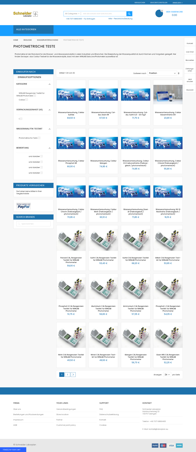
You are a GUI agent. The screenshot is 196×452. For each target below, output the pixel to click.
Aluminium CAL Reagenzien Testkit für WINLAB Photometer (103, 308)
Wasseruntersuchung (48, 40)
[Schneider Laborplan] (37, 14)
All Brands (50, 217)
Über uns (17, 409)
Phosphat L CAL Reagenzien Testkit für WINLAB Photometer (168, 308)
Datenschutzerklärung (109, 414)
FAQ (101, 409)
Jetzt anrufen (190, 80)
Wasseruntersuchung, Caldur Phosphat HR (71, 162)
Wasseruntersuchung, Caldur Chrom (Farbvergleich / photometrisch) (71, 211)
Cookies (102, 425)
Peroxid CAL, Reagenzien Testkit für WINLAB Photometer (71, 260)
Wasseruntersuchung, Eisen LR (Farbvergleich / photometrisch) (135, 211)
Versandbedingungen (66, 409)
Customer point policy (66, 425)
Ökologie (27, 40)
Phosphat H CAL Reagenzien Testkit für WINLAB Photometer (71, 308)
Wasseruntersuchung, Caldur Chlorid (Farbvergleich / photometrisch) (168, 163)
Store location (62, 414)
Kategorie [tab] (21, 83)
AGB (15, 425)
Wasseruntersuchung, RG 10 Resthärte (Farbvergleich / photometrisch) (168, 211)
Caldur (24, 100)
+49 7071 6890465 (74, 19)
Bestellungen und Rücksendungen (28, 414)
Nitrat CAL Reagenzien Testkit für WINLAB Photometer (103, 355)
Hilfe (110, 18)
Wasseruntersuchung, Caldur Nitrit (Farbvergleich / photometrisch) (103, 211)
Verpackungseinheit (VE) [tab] (29, 109)
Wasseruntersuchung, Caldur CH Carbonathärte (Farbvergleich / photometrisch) (136, 163)
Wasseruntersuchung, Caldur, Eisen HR (103, 113)
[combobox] (98, 13)
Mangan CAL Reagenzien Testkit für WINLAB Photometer (136, 357)
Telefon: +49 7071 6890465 (154, 421)
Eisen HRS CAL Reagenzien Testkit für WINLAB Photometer (168, 357)
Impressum (18, 420)
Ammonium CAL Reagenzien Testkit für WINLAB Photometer (135, 308)
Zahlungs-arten (190, 70)
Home (16, 40)
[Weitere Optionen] (23, 205)
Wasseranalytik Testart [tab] (29, 128)
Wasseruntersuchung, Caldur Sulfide (71, 113)
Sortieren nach (139, 73)
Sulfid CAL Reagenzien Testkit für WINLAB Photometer (136, 259)
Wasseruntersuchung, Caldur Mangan (103, 162)
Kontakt (102, 420)
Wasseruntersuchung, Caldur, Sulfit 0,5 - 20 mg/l (136, 113)
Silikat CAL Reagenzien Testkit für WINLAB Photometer (168, 259)
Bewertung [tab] (22, 147)
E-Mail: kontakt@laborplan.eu (155, 429)
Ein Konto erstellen (158, 3)
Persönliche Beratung (123, 18)
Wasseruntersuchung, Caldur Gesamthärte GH (168, 113)
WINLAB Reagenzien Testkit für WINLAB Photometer (30, 94)
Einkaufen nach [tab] (25, 71)
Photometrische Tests (30, 138)
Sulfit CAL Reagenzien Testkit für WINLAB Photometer (103, 259)
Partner (59, 420)
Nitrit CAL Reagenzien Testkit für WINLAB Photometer (71, 355)
